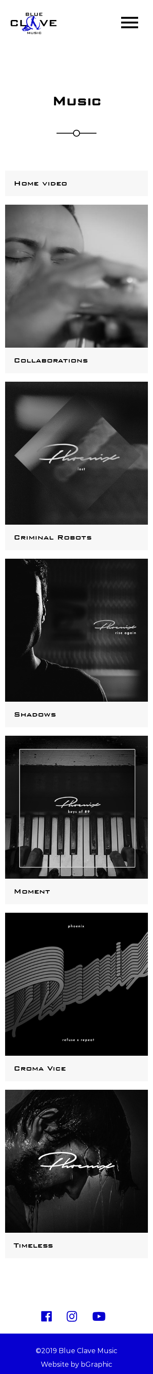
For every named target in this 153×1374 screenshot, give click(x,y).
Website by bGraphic (76, 1364)
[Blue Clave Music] (34, 23)
